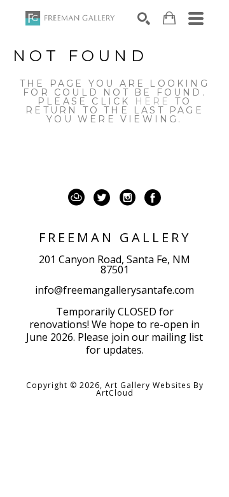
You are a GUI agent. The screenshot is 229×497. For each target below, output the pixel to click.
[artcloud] (76, 197)
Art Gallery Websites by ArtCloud (150, 389)
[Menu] (196, 18)
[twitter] (102, 197)
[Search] (143, 18)
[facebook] (152, 197)
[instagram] (127, 197)
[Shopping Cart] (169, 18)
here (152, 101)
